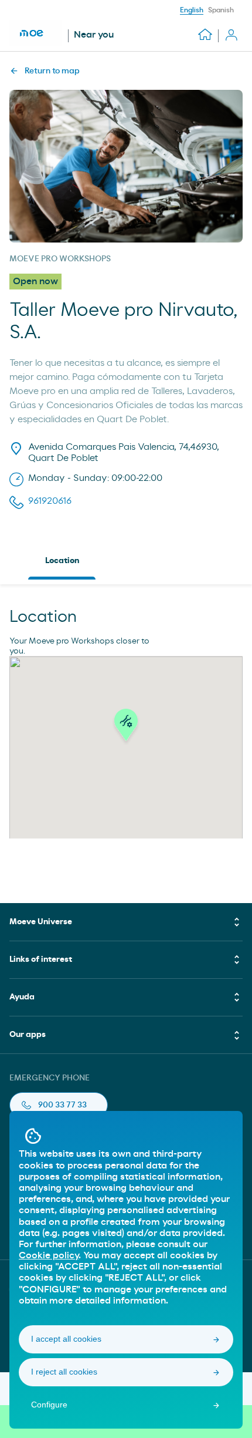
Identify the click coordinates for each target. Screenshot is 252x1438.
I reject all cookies (64, 1371)
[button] (126, 728)
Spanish (221, 10)
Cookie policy (49, 1255)
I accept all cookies (66, 1338)
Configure (49, 1404)
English (191, 10)
